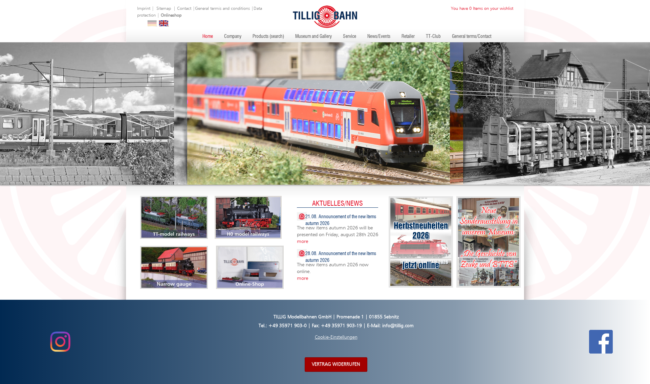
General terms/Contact (471, 36)
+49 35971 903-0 (287, 325)
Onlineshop (171, 15)
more (302, 241)
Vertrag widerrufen (336, 364)
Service (349, 36)
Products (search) (268, 36)
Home (207, 36)
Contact (184, 8)
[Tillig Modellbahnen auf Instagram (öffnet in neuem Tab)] (60, 341)
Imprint (143, 8)
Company (232, 36)
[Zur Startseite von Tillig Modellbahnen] (325, 16)
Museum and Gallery (313, 36)
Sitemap (163, 8)
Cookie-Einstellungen (336, 337)
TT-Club (433, 36)
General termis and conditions (222, 8)
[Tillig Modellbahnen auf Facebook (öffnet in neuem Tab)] (601, 341)
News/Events (378, 36)
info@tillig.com (398, 325)
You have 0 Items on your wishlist (482, 8)
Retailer (408, 36)
